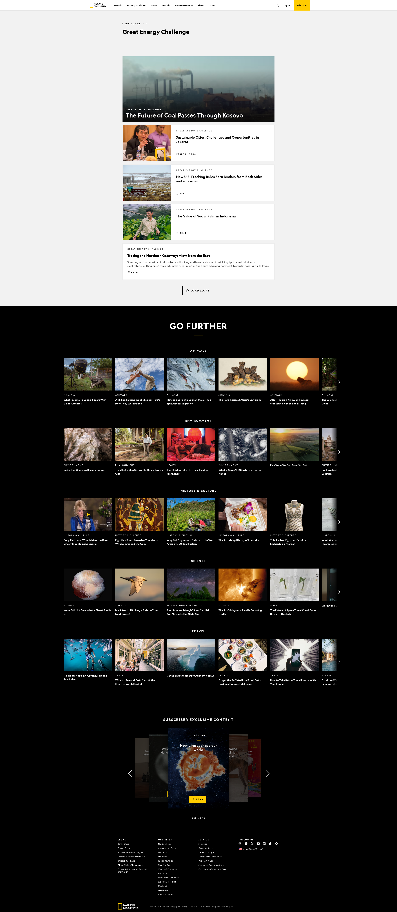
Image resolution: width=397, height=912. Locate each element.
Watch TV (162, 873)
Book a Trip (163, 852)
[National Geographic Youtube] (258, 843)
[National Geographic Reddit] (276, 843)
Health (166, 5)
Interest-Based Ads (126, 861)
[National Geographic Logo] (128, 908)
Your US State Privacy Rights (130, 852)
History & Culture (136, 5)
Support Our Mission (167, 881)
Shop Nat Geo (164, 865)
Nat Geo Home (164, 844)
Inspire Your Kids (165, 861)
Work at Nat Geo (205, 861)
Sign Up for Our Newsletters (210, 865)
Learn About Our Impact (169, 877)
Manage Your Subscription (210, 856)
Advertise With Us (166, 894)
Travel (154, 5)
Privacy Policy (124, 848)
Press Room (163, 890)
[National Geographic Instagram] (240, 843)
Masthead (162, 886)
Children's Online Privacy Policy (131, 856)
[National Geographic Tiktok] (270, 843)
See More (198, 818)
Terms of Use (123, 844)
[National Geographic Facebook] (246, 843)
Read (183, 193)
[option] (88, 382)
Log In (286, 5)
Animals (117, 5)
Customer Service (206, 848)
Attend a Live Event (167, 848)
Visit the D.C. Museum (167, 869)
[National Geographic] (98, 5)
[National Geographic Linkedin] (264, 843)
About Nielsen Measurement (130, 865)
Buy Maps (162, 856)
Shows (201, 5)
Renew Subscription (207, 852)
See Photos (188, 154)
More (212, 5)
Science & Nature (184, 5)
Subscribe (202, 844)
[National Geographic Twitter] (252, 843)
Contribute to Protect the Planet (212, 869)
